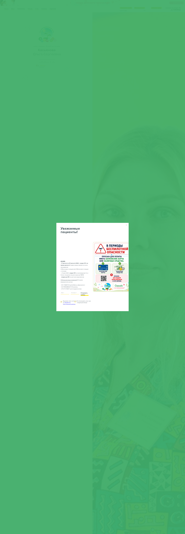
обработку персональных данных (69, 303)
